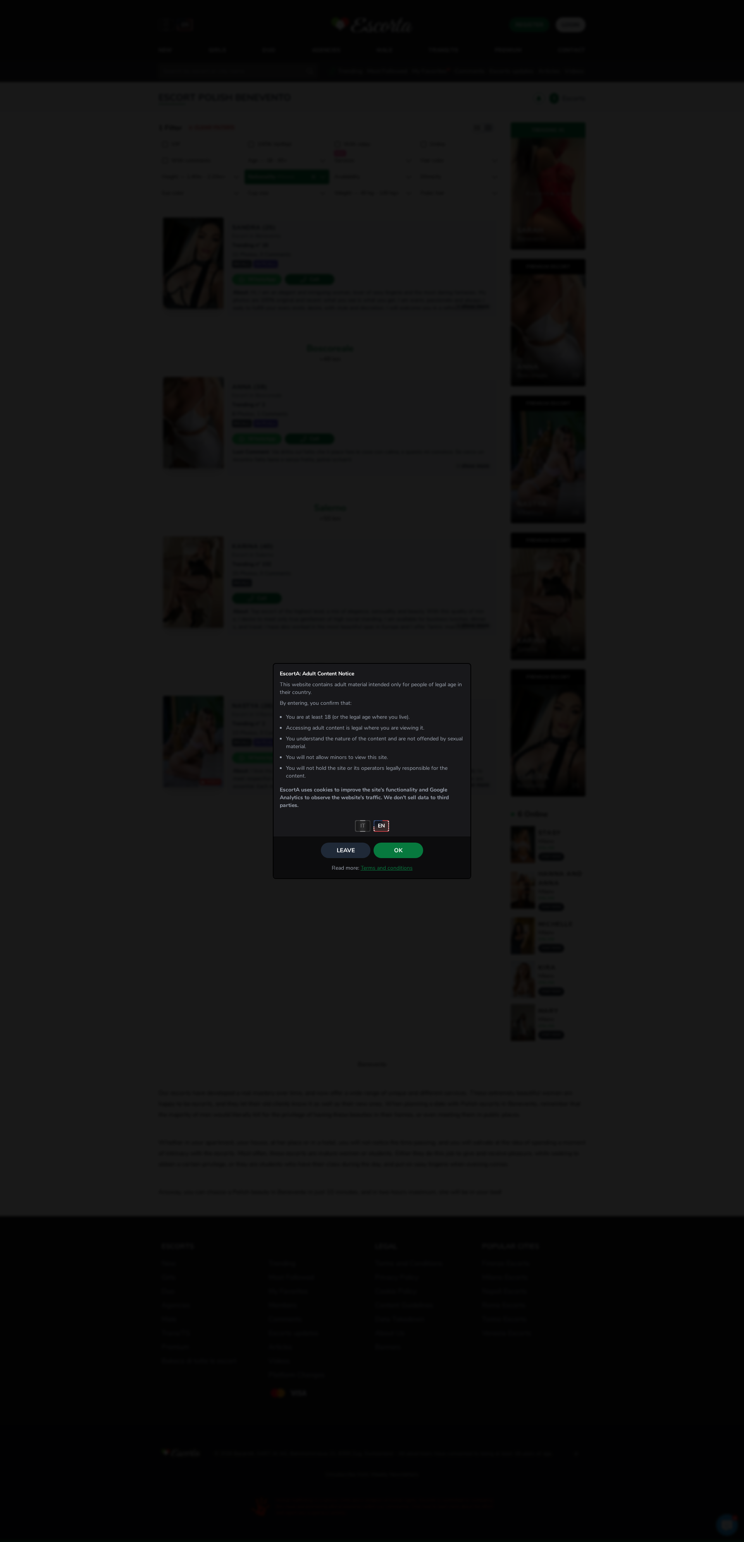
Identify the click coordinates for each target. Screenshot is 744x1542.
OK (398, 850)
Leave (346, 850)
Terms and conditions (387, 868)
